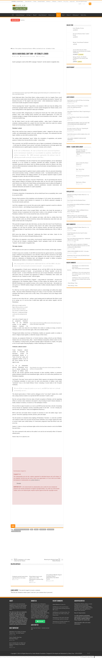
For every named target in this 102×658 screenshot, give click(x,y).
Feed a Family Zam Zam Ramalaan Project (76, 200)
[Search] (90, 4)
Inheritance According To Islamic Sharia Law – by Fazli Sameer (17, 632)
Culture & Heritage (20, 15)
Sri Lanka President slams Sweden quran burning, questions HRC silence (61, 608)
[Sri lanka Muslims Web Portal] (20, 8)
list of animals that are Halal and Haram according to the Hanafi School (17, 644)
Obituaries (54, 1)
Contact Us (60, 1)
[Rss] (79, 4)
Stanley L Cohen (16, 531)
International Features (27, 48)
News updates (18, 48)
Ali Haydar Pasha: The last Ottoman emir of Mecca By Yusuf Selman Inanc (61, 614)
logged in (28, 590)
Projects (68, 15)
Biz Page (28, 15)
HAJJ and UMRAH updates (81, 1)
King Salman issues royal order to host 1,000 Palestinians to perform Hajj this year (36, 578)
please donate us (35, 480)
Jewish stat (43, 529)
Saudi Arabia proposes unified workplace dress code (78, 134)
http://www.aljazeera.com (22, 436)
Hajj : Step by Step (80, 169)
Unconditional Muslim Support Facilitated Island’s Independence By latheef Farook (54, 577)
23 (75, 241)
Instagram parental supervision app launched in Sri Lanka (20, 577)
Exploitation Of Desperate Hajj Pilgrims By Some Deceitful (33, 20)
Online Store (83, 15)
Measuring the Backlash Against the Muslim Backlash (52, 559)
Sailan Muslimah (42, 15)
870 (75, 230)
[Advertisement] (37, 36)
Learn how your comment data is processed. (41, 592)
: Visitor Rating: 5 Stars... (72, 283)
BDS (32, 529)
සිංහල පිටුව (66, 1)
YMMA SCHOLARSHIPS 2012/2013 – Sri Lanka (78, 251)
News (58, 15)
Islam (63, 15)
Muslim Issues (51, 15)
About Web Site (28, 1)
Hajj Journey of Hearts (81, 182)
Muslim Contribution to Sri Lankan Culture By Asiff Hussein (22, 559)
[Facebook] (80, 4)
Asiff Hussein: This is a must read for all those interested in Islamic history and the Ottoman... (81, 279)
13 (76, 257)
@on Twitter (34, 625)
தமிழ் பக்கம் (72, 1)
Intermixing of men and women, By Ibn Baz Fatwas (78, 255)
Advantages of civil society (22, 529)
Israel (36, 529)
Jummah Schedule (41, 1)
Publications (75, 15)
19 (74, 248)
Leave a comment (41, 56)
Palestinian (51, 529)
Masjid (34, 15)
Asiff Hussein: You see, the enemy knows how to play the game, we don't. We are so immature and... (81, 274)
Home (13, 14)
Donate (34, 1)
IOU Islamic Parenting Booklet (82, 175)
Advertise (48, 1)
